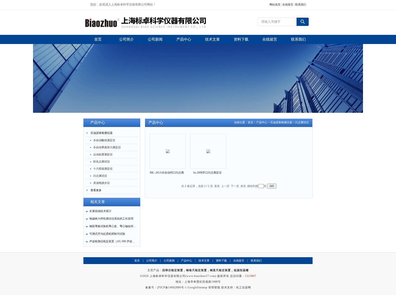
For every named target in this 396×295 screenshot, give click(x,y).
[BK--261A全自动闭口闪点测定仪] (168, 147)
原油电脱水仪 (101, 183)
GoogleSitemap (197, 287)
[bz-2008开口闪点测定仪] (208, 147)
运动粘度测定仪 (103, 154)
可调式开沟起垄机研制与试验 (107, 233)
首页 (250, 122)
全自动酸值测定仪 (104, 140)
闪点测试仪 (100, 175)
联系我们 (300, 4)
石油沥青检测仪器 (102, 133)
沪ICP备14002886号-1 (172, 287)
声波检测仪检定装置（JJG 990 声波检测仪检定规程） (113, 241)
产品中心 (261, 122)
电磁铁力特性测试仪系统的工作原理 (111, 218)
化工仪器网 (243, 287)
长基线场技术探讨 (100, 211)
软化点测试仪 (101, 161)
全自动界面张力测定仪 (107, 147)
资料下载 (221, 260)
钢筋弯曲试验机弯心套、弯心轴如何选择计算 (113, 226)
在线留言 (287, 4)
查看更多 (96, 190)
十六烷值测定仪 (103, 168)
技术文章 (203, 260)
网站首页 (275, 4)
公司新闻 (169, 260)
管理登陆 (214, 287)
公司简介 (151, 260)
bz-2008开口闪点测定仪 (207, 172)
